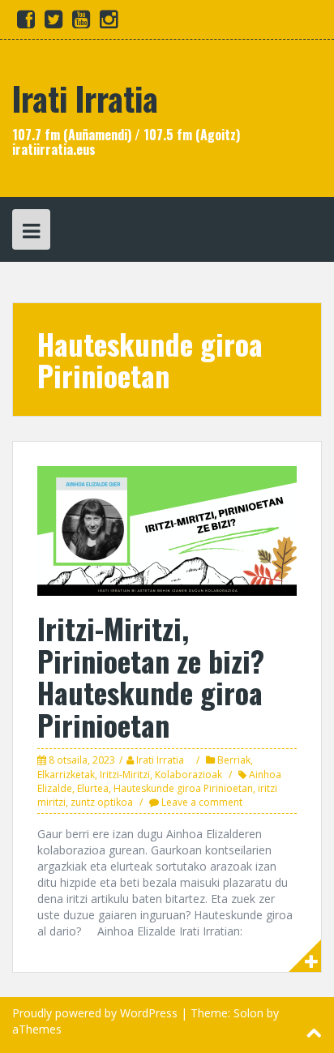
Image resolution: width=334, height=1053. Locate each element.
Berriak (233, 760)
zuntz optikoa (102, 802)
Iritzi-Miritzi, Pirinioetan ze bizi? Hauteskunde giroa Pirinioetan (150, 676)
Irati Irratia (85, 98)
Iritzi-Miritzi (125, 774)
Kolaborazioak (188, 774)
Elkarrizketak (66, 774)
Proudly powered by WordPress (95, 1013)
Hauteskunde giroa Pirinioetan (183, 788)
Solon (248, 1013)
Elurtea (93, 788)
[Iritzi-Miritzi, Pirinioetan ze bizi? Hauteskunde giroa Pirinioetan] (167, 529)
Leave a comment (201, 802)
